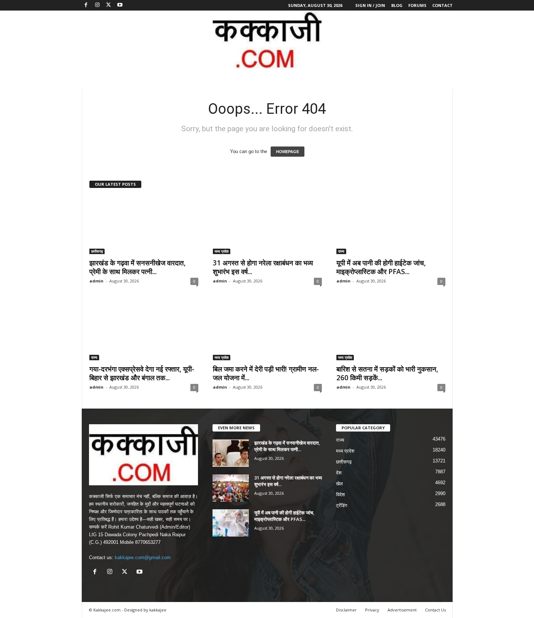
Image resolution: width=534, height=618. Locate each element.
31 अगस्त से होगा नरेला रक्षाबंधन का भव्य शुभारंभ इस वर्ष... (263, 267)
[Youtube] (120, 5)
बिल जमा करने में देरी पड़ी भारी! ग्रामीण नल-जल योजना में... (266, 373)
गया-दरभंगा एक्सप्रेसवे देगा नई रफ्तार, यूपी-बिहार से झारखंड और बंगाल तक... (141, 373)
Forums (417, 5)
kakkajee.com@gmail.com (143, 557)
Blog (396, 5)
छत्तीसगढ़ (97, 251)
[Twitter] (108, 5)
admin (96, 281)
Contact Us (435, 610)
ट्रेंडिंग (341, 505)
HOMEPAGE (287, 151)
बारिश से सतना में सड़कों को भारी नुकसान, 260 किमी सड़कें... (387, 373)
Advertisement (402, 610)
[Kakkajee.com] (267, 41)
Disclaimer (346, 610)
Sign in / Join (370, 5)
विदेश (340, 494)
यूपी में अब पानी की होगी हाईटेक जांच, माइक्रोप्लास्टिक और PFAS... (381, 267)
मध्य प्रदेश (221, 251)
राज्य (341, 251)
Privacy (372, 610)
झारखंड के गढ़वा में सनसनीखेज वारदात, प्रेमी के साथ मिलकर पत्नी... (137, 267)
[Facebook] (86, 5)
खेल (339, 483)
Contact (442, 5)
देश (338, 472)
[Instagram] (97, 5)
